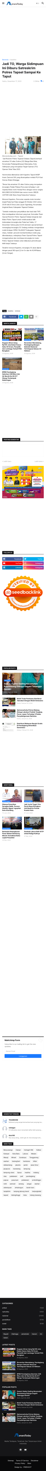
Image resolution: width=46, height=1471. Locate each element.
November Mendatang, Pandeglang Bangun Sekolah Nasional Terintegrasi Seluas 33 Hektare (33, 347)
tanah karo (30, 1187)
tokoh (6, 1338)
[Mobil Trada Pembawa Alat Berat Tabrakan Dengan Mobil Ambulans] (8, 702)
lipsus (19, 1172)
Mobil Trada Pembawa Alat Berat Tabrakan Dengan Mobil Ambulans (30, 700)
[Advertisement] (23, 33)
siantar (37, 1184)
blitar (35, 1161)
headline (13, 60)
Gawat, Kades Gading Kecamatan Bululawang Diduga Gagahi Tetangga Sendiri (29, 1393)
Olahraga (15, 1334)
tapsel (6, 1195)
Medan (33, 1154)
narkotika (23, 1312)
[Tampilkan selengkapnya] (36, 317)
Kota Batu (16, 1154)
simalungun (19, 1187)
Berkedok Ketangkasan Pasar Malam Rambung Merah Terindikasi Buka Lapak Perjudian (11, 835)
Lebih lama (39, 461)
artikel (23, 1308)
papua (6, 1180)
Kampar (6, 1154)
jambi (26, 1165)
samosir (12, 1184)
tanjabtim (7, 1191)
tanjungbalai (36, 1191)
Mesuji (6, 1157)
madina (27, 1172)
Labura (25, 1154)
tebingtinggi (15, 1195)
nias (5, 1176)
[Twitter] (21, 317)
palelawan (13, 1176)
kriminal (17, 311)
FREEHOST (27, 1467)
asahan (6, 1161)
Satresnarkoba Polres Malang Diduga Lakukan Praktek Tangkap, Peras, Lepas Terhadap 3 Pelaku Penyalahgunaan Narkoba (30, 713)
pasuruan (15, 1180)
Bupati (6, 1334)
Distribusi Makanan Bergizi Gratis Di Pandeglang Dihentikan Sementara (29, 725)
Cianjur (18, 1150)
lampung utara (9, 1172)
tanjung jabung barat (21, 1191)
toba (25, 1195)
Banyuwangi (8, 1150)
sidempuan (8, 1187)
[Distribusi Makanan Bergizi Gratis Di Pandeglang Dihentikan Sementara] (8, 727)
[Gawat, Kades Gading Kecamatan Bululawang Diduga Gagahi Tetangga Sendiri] (8, 1394)
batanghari (16, 1161)
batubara (26, 1161)
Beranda (5, 60)
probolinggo (36, 1180)
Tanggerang (33, 1157)
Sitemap (11, 1460)
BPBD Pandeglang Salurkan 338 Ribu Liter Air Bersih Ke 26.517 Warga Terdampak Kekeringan (11, 376)
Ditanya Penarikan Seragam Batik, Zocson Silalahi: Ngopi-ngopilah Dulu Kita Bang (11, 807)
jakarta (17, 1165)
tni (41, 1334)
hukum (34, 1334)
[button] (3, 3)
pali (21, 1176)
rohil (5, 1184)
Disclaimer (34, 1460)
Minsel (13, 1157)
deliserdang (8, 1165)
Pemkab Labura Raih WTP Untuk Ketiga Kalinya (34, 832)
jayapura (7, 1169)
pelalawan (25, 1180)
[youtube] (25, 1450)
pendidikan (23, 1320)
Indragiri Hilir (28, 1150)
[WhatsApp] (26, 317)
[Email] (31, 317)
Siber (29, 1463)
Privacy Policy (20, 1463)
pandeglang (30, 1176)
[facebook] (20, 1450)
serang (21, 1184)
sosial (23, 1323)
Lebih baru (7, 461)
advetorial (25, 1334)
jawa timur (34, 1165)
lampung (27, 1169)
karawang (16, 1169)
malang (36, 1172)
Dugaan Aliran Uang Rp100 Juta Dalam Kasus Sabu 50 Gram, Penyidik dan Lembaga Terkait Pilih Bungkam (12, 347)
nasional (23, 1316)
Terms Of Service (22, 1460)
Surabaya (22, 1157)
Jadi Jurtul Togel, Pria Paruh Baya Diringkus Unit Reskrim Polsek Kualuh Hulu (32, 807)
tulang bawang (35, 1195)
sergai (29, 1184)
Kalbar (38, 1150)
